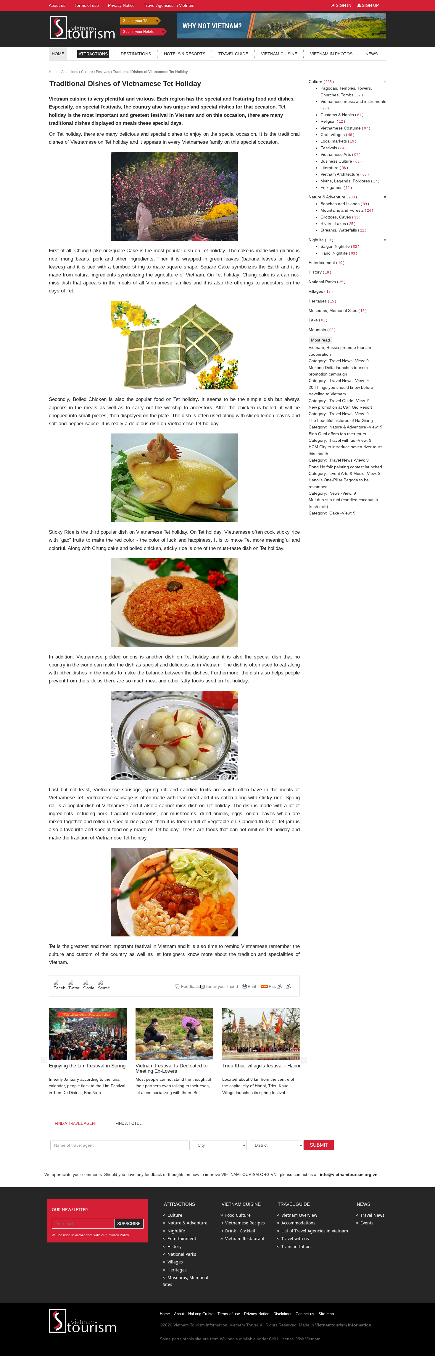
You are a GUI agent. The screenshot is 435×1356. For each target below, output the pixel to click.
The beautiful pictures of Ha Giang (341, 420)
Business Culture (341, 161)
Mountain (322, 329)
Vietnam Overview (299, 1215)
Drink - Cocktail (240, 1231)
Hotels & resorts (184, 53)
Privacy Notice (256, 1314)
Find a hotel (128, 1123)
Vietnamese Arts (340, 154)
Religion (332, 121)
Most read (320, 340)
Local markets (338, 141)
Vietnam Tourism (189, 1325)
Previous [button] (44, 1060)
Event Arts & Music (346, 473)
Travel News (340, 360)
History (320, 272)
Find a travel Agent (76, 1123)
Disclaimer (282, 1314)
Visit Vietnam (308, 1338)
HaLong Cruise (200, 1314)
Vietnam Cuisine (279, 53)
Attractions (93, 53)
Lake (318, 320)
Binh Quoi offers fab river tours (337, 433)
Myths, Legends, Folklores (349, 181)
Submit (319, 1145)
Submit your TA (135, 21)
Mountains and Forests (346, 210)
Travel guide (233, 53)
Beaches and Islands (344, 203)
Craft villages (337, 134)
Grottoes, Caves (340, 217)
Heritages (322, 301)
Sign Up (370, 5)
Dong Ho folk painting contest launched (345, 467)
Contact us (305, 1314)
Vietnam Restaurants (246, 1238)
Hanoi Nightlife (338, 253)
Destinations (136, 53)
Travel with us (342, 440)
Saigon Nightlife (339, 246)
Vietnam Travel (244, 1325)
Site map (326, 1314)
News (371, 53)
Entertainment (326, 262)
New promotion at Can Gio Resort (340, 407)
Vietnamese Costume (345, 128)
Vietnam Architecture (344, 174)
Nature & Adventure (333, 197)
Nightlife (321, 239)
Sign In (343, 5)
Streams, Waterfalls (343, 230)
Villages (321, 291)
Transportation (296, 1246)
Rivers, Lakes (337, 223)
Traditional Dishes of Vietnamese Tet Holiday (150, 72)
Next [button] (304, 1060)
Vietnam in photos (331, 53)
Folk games (336, 187)
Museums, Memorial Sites (338, 310)
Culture (86, 72)
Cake (334, 513)
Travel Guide (341, 400)
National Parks (327, 281)
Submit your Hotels (138, 32)
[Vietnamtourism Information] (82, 26)
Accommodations (298, 1223)
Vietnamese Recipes (245, 1223)
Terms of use (229, 1314)
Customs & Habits (341, 114)
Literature (334, 167)
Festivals (102, 72)
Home (58, 53)
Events (366, 1223)
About (179, 1314)
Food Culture (238, 1215)
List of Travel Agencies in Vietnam (314, 1231)
